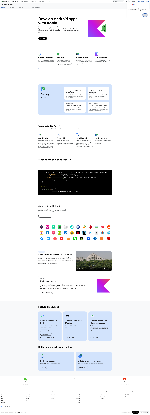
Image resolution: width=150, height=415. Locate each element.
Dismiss (138, 15)
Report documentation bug (130, 392)
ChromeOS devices (54, 394)
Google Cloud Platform (35, 407)
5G (26, 400)
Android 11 (78, 402)
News (2, 398)
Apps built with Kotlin (49, 206)
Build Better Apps (12, 7)
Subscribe (135, 412)
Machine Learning (29, 392)
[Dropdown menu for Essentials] (18, 1)
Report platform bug (129, 391)
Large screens (53, 391)
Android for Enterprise (5, 392)
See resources (98, 152)
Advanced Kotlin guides (73, 106)
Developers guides (103, 392)
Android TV (53, 398)
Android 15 (78, 394)
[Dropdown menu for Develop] (36, 1)
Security (2, 394)
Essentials (14, 1)
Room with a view (46, 334)
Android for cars (54, 396)
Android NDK (102, 398)
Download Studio (103, 396)
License (6, 412)
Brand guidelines (12, 412)
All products (44, 407)
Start (145, 15)
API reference (103, 394)
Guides (27, 7)
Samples (21, 7)
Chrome (21, 407)
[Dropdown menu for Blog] (53, 1)
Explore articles (70, 337)
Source (2, 396)
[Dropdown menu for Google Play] (45, 1)
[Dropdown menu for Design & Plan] (28, 1)
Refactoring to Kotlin (47, 337)
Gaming (27, 391)
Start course (95, 337)
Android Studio (141, 1)
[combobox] (118, 1)
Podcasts (3, 402)
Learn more (41, 68)
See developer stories (45, 216)
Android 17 (78, 391)
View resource (82, 367)
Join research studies (129, 396)
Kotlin (11, 4)
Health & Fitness (29, 394)
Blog (51, 1)
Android (2, 391)
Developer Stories (36, 7)
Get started (4, 4)
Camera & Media (29, 396)
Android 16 (78, 392)
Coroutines (44, 331)
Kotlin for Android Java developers (96, 92)
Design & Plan (24, 1)
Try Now (44, 367)
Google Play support (129, 394)
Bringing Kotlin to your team (98, 106)
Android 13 (78, 398)
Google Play (41, 1)
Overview (3, 7)
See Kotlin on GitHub (47, 292)
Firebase (27, 407)
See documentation (80, 152)
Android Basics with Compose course (98, 321)
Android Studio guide (104, 391)
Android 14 (78, 396)
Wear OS (52, 392)
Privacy (27, 398)
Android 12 (78, 400)
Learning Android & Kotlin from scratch (74, 92)
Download (40, 152)
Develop (33, 1)
